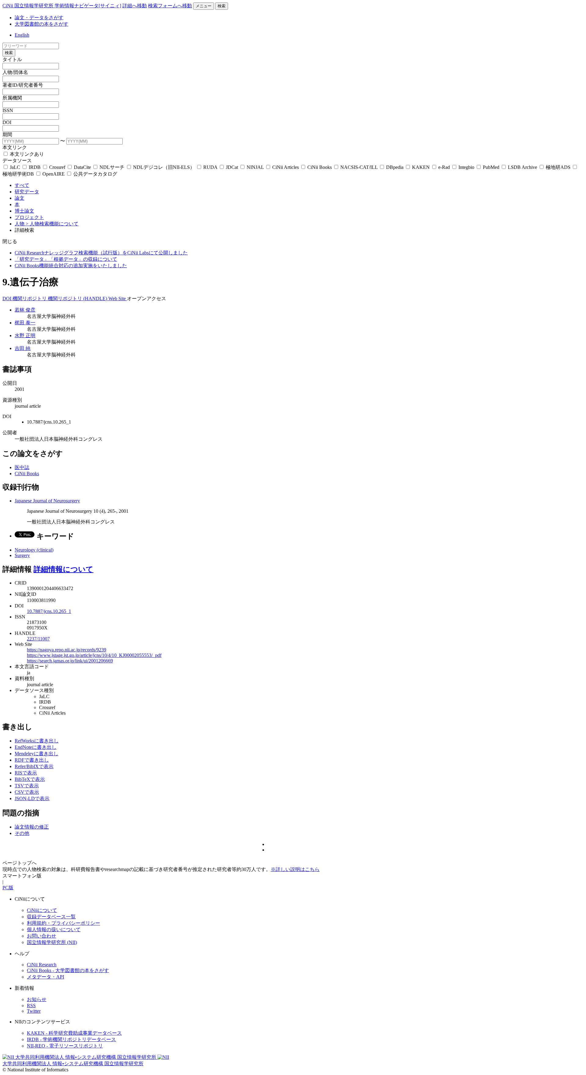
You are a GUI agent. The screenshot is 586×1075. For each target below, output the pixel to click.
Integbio (466, 167)
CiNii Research (41, 964)
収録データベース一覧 (51, 916)
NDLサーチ (112, 167)
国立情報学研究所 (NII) (52, 942)
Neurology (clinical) (34, 549)
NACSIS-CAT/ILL (359, 167)
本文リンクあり (26, 154)
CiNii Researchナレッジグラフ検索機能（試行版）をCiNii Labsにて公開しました (101, 252)
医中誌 (22, 467)
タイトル (12, 59)
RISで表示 (26, 772)
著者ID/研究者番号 (22, 85)
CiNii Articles (285, 167)
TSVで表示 (27, 785)
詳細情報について (63, 569)
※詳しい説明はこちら (295, 869)
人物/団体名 (15, 72)
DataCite (82, 167)
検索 (222, 6)
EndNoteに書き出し (35, 747)
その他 (22, 833)
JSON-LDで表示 (32, 798)
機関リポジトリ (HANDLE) (78, 298)
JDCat (232, 167)
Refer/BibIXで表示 (34, 766)
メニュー (204, 6)
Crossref (57, 167)
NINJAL (255, 167)
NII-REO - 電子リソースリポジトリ (65, 1045)
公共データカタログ (94, 174)
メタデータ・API (45, 976)
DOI (6, 122)
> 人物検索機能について (52, 223)
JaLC (15, 167)
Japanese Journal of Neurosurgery (47, 500)
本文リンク (14, 147)
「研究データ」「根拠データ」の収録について (66, 259)
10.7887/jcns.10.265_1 (49, 611)
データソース (17, 160)
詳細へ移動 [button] (134, 5)
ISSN (7, 110)
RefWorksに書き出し (37, 740)
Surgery (22, 555)
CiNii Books (319, 167)
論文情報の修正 (32, 826)
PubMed (491, 167)
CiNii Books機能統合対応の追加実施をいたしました (71, 265)
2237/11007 (38, 638)
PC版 (7, 887)
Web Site (117, 298)
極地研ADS (558, 167)
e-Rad (444, 167)
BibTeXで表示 (30, 779)
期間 (7, 134)
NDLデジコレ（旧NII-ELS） (164, 167)
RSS (31, 1005)
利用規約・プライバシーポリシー (63, 923)
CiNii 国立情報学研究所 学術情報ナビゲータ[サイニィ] (61, 5)
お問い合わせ (41, 935)
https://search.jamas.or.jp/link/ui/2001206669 (70, 660)
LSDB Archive (522, 167)
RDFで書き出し (32, 760)
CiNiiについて (42, 910)
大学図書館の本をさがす (41, 24)
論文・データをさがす (39, 17)
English (22, 35)
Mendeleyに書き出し (36, 753)
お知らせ (36, 999)
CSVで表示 (27, 792)
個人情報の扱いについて (54, 929)
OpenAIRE (53, 174)
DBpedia (395, 167)
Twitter (34, 1011)
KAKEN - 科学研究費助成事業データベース (74, 1033)
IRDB (34, 167)
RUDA (210, 167)
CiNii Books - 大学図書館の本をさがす (68, 970)
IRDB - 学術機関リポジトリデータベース (71, 1039)
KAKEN (421, 167)
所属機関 (12, 97)
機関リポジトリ (30, 298)
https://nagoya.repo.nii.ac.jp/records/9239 (66, 649)
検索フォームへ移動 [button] (170, 5)
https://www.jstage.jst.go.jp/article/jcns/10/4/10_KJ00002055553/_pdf (94, 655)
